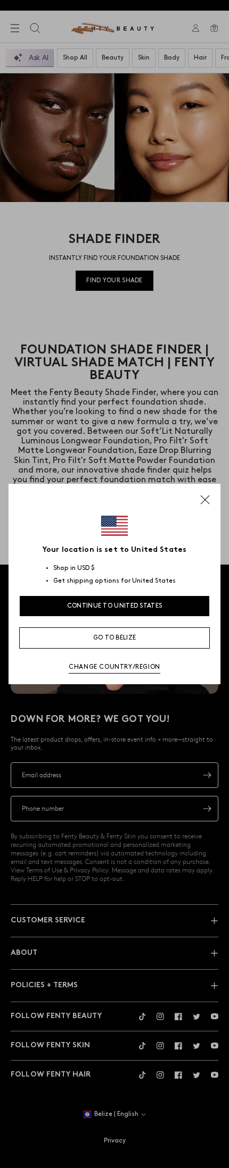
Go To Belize (114, 638)
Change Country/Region (114, 667)
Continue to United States (114, 606)
